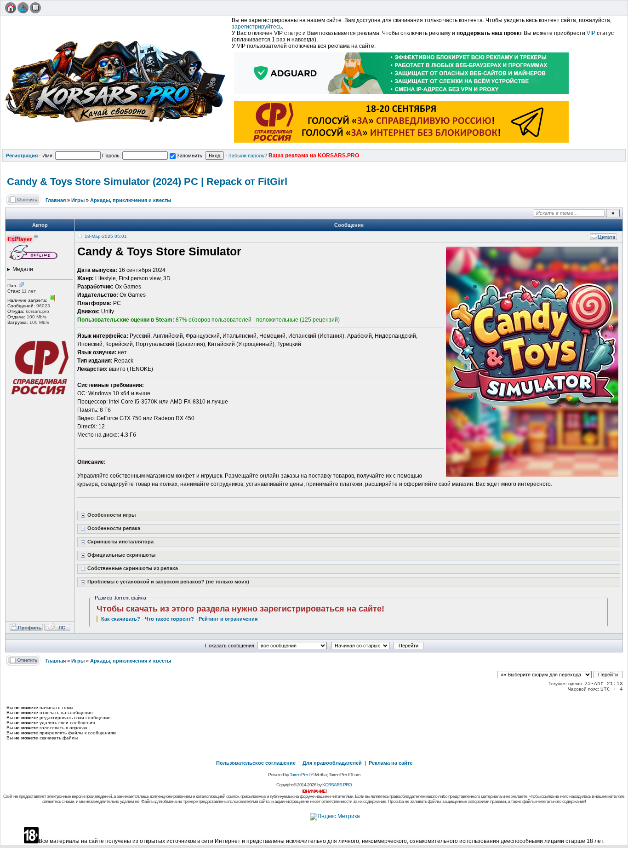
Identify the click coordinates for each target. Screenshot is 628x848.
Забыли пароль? (247, 155)
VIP (591, 33)
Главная (56, 200)
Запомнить (189, 155)
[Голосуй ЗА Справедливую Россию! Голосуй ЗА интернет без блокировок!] (402, 143)
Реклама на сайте (390, 763)
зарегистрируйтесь (257, 26)
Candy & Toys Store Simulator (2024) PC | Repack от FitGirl (147, 181)
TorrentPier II (300, 774)
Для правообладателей (332, 763)
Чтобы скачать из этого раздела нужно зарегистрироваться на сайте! (240, 608)
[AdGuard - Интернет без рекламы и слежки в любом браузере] (402, 95)
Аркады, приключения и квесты (130, 200)
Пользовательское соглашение (256, 763)
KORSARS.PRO (337, 784)
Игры (78, 200)
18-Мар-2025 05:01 (106, 236)
